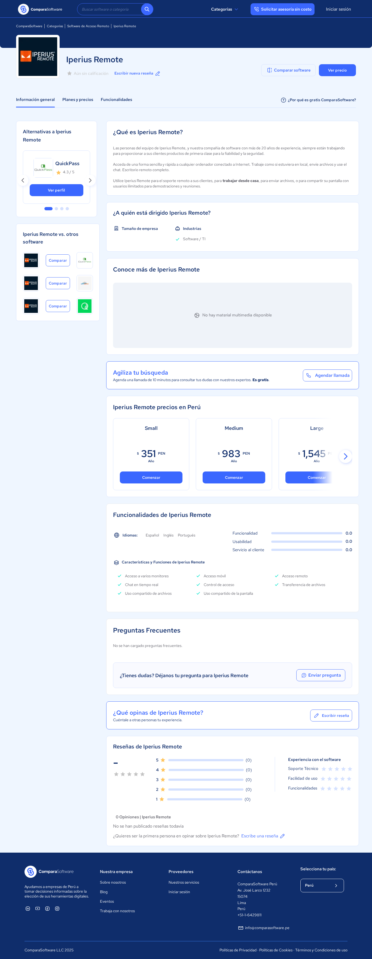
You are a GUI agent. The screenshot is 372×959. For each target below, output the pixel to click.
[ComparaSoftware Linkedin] (28, 908)
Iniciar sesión (338, 9)
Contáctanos (249, 871)
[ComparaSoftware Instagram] (57, 908)
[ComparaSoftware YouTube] (37, 908)
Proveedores (181, 871)
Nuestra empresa (116, 871)
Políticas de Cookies (275, 950)
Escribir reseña (335, 715)
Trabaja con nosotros (117, 910)
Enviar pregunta (324, 675)
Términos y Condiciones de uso (321, 950)
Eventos (107, 901)
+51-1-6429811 (249, 914)
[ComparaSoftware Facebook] (47, 908)
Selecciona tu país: (318, 869)
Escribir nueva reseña (133, 73)
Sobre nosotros (113, 882)
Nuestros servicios (184, 882)
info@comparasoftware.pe (267, 927)
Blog (104, 891)
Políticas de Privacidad (238, 950)
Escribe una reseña (259, 836)
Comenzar (234, 477)
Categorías (221, 9)
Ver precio (337, 70)
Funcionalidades (116, 99)
